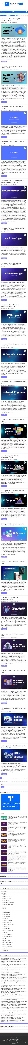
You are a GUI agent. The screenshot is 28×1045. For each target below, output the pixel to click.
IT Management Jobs (7, 922)
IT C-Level (5, 894)
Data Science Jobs (6, 914)
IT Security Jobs (14, 22)
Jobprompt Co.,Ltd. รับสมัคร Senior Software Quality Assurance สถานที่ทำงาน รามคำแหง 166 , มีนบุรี (17, 869)
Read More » (4, 61)
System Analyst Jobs (7, 944)
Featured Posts (5, 891)
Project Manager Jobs (7, 936)
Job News (4, 907)
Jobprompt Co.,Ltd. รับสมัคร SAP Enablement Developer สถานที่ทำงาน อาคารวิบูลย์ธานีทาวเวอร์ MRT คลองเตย (17, 828)
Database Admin (6, 916)
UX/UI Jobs (5, 948)
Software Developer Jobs (13, 459)
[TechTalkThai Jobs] (14, 4)
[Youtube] (16, 1038)
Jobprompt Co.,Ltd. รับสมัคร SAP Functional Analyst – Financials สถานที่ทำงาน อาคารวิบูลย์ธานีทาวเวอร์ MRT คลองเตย (17, 852)
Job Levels (4, 893)
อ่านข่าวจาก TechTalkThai (7, 1027)
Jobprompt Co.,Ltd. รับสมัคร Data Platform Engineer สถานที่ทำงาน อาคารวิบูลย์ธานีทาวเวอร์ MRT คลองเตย (16, 840)
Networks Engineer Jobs (13, 385)
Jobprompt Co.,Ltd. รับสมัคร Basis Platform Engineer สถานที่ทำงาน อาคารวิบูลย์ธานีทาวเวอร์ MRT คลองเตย (17, 834)
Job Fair (4, 908)
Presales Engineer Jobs (7, 934)
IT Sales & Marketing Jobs (8, 924)
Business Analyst (13, 110)
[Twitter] (13, 1038)
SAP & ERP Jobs (6, 940)
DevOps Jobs (5, 918)
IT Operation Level (7, 898)
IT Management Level (7, 896)
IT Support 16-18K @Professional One (12, 524)
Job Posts (4, 911)
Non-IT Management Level (8, 902)
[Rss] (11, 1038)
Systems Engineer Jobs (15, 69)
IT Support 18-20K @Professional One (12, 491)
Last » (16, 778)
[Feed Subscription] (27, 15)
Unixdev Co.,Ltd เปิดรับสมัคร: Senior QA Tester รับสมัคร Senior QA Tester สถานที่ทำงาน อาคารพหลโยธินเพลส (17, 817)
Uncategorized (5, 950)
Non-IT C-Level (6, 900)
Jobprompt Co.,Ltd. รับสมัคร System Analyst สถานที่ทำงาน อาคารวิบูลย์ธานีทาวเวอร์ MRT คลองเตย (17, 846)
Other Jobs (18, 110)
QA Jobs (4, 938)
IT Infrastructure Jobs (12, 184)
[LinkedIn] (15, 1038)
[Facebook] (12, 1038)
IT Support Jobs (11, 231)
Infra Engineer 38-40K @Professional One (13, 746)
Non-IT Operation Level (8, 904)
